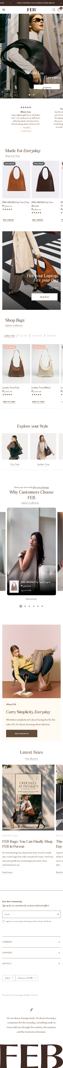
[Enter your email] (58, 914)
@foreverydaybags (41, 487)
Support (7, 953)
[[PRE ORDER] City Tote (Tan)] (16, 179)
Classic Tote (37, 335)
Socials (6, 963)
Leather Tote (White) (40, 387)
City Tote (23, 335)
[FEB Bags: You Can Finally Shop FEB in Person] (28, 797)
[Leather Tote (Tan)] (16, 364)
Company (7, 942)
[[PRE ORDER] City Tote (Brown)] (45, 179)
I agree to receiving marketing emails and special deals (28, 921)
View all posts (31, 758)
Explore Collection (14, 325)
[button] (47, 85)
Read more (7, 872)
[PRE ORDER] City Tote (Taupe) (35, 582)
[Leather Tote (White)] (45, 364)
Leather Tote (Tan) (10, 387)
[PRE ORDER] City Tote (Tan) (15, 202)
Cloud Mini (51, 335)
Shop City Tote (12, 156)
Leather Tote (9, 335)
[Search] (53, 9)
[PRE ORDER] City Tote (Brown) (42, 204)
